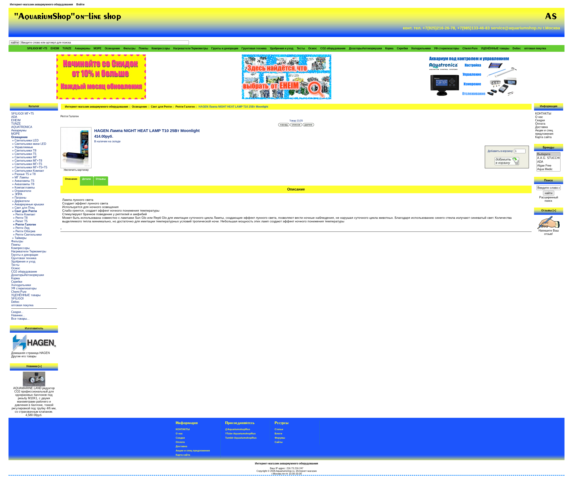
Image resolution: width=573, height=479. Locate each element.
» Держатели (20, 201)
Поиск (548, 180)
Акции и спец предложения (544, 132)
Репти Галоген (185, 106)
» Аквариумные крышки (27, 204)
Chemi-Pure (470, 48)
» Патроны (18, 197)
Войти (80, 4)
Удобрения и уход (281, 48)
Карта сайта (543, 137)
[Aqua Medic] (548, 169)
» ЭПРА (16, 194)
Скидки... (17, 312)
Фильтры (129, 48)
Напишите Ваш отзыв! (549, 232)
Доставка (541, 127)
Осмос (312, 48)
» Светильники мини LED (28, 143)
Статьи (279, 429)
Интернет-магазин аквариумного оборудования (41, 4)
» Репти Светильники (26, 234)
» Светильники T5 (23, 154)
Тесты (301, 48)
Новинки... (18, 315)
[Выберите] (548, 154)
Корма (389, 48)
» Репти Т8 (19, 217)
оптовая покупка (535, 48)
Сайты (278, 442)
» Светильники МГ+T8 (26, 160)
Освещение (139, 106)
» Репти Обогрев (23, 231)
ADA (14, 117)
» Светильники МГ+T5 (26, 164)
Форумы (280, 437)
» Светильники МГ (24, 157)
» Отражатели (21, 191)
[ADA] (548, 162)
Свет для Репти (161, 106)
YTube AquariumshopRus (240, 433)
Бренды (548, 147)
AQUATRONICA (21, 127)
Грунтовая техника (254, 48)
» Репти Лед (20, 228)
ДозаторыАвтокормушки (365, 48)
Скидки (540, 120)
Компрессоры (161, 48)
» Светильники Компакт (27, 170)
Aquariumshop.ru (285, 471)
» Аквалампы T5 (22, 180)
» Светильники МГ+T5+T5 (29, 167)
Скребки (402, 48)
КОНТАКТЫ (543, 113)
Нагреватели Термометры (190, 48)
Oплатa (540, 123)
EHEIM (55, 48)
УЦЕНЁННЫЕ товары (495, 48)
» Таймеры (18, 238)
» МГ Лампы (20, 177)
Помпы (143, 48)
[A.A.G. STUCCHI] (548, 158)
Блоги (278, 433)
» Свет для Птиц (22, 207)
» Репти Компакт (23, 214)
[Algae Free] (548, 166)
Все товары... (20, 318)
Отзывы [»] (548, 210)
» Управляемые (22, 147)
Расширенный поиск (548, 199)
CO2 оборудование (333, 48)
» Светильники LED (24, 140)
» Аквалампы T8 (22, 184)
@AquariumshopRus (237, 429)
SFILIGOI (17, 298)
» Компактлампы (23, 187)
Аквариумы (82, 48)
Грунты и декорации (224, 48)
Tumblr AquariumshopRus (241, 437)
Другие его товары (23, 356)
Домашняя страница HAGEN (30, 353)
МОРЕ (97, 48)
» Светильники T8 (23, 150)
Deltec (517, 48)
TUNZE (66, 48)
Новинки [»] (34, 366)
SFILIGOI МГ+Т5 (37, 48)
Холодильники (421, 48)
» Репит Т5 (19, 221)
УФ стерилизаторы (446, 48)
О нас (539, 117)
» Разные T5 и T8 (23, 174)
